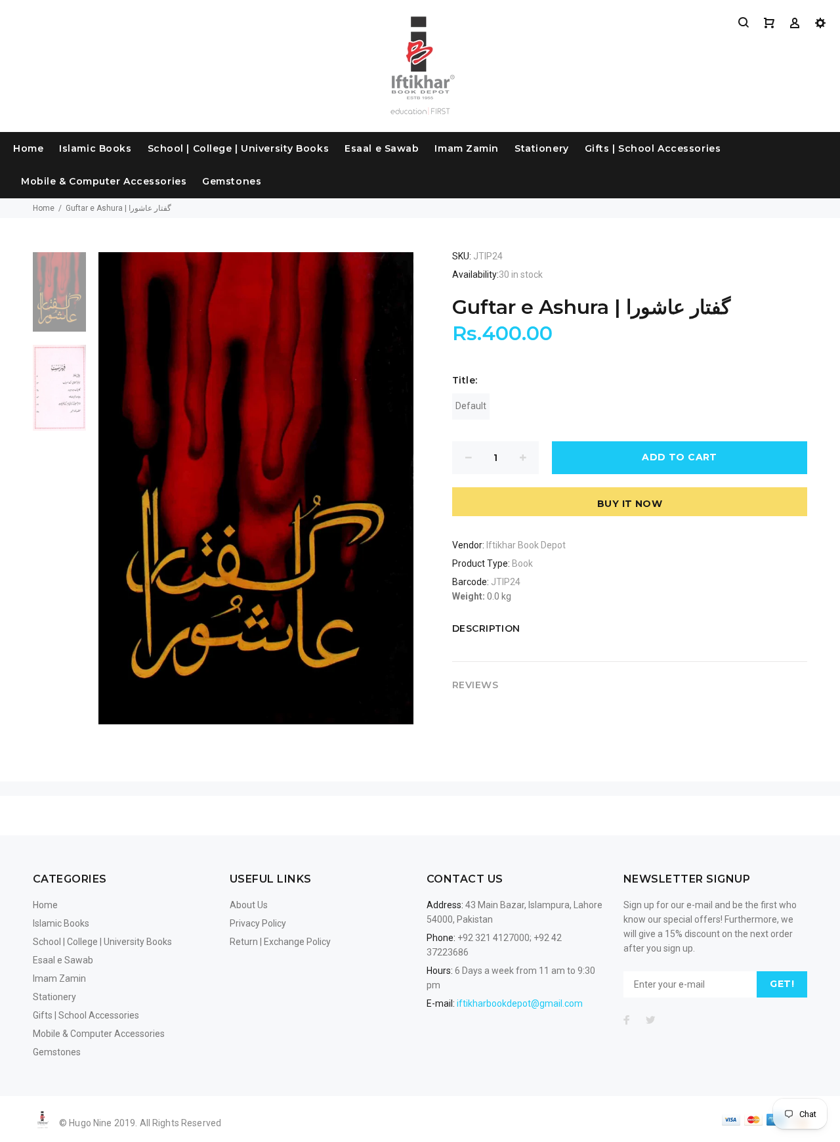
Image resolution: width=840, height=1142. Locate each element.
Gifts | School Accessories (653, 148)
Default (470, 406)
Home (28, 148)
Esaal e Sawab (382, 148)
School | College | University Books (238, 148)
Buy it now (629, 504)
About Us (249, 905)
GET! (782, 984)
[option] (59, 298)
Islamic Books (95, 148)
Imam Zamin (466, 148)
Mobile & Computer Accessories (103, 181)
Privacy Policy (258, 923)
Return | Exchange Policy (280, 941)
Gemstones (231, 181)
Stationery (541, 148)
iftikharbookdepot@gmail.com (520, 1003)
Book (522, 563)
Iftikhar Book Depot (526, 545)
